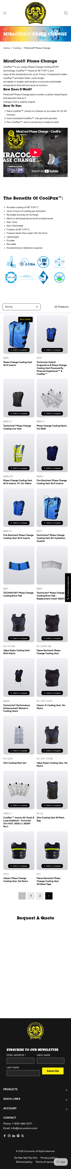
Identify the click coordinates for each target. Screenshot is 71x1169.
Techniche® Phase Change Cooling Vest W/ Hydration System (51, 538)
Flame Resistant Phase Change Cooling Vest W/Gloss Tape (48, 881)
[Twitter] (22, 1135)
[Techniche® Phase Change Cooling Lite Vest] (18, 398)
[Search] (65, 13)
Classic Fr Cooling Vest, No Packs (51, 707)
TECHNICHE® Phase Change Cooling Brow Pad (18, 594)
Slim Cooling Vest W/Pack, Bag (51, 819)
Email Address (16, 1055)
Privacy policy (49, 1157)
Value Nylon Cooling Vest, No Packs (52, 764)
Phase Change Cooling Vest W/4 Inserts (17, 364)
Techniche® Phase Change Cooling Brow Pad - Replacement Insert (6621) (51, 595)
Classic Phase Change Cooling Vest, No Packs (15, 880)
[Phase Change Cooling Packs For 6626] (52, 398)
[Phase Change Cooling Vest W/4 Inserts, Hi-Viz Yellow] (18, 453)
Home (6, 48)
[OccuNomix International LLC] (35, 13)
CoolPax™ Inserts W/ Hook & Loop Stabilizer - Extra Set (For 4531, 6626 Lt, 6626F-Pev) (18, 822)
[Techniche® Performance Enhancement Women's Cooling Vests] (18, 677)
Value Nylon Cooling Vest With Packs (16, 652)
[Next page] (49, 895)
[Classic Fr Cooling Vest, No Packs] (52, 677)
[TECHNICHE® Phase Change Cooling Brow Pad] (18, 565)
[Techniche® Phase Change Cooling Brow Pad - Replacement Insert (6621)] (52, 565)
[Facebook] (4, 1135)
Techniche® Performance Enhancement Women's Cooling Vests (16, 708)
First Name (43, 1055)
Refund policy (24, 1161)
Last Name (13, 1067)
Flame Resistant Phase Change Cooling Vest (48, 652)
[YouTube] (18, 1135)
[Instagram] (9, 1135)
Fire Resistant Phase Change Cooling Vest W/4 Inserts (52, 482)
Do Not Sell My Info (25, 1157)
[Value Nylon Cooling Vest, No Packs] (52, 735)
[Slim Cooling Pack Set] (18, 735)
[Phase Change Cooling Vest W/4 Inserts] (18, 334)
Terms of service (45, 1161)
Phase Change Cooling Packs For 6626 (52, 427)
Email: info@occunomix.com (20, 1128)
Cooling (17, 48)
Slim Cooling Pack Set (14, 763)
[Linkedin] (13, 1135)
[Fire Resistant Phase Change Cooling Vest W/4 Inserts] (52, 453)
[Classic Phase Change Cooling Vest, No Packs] (18, 850)
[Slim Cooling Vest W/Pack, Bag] (52, 790)
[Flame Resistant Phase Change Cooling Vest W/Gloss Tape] (52, 850)
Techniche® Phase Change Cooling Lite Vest (17, 427)
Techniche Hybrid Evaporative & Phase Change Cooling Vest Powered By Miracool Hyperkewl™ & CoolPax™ (52, 368)
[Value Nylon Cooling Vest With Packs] (18, 623)
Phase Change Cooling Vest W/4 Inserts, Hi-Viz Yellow (17, 482)
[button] (5, 13)
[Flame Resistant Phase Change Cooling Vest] (52, 623)
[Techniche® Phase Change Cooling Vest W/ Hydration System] (52, 507)
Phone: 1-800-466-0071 (17, 1123)
